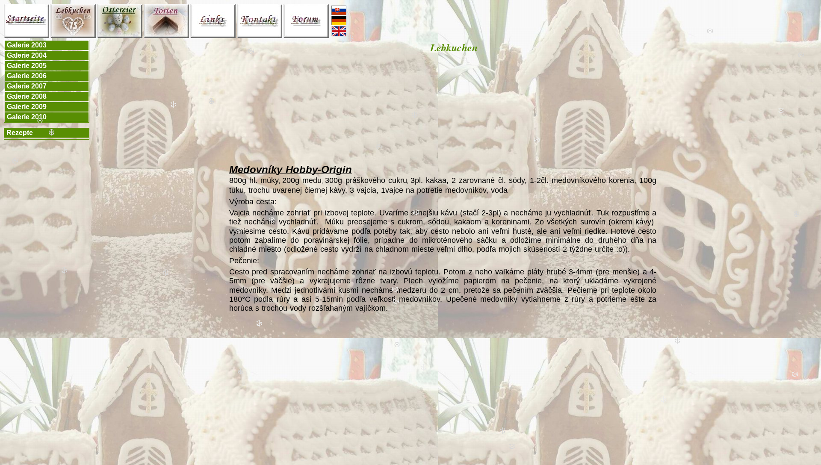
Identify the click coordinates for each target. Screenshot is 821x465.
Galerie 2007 (27, 86)
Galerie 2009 (27, 106)
